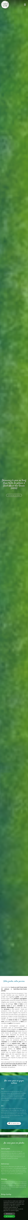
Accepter (10, 1216)
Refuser (10, 1214)
